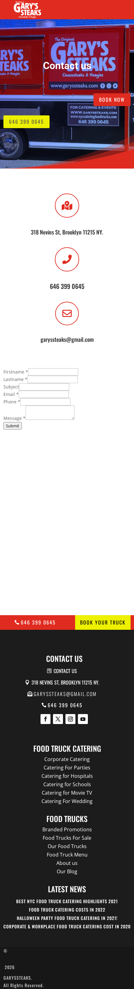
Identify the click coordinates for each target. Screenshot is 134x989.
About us (67, 863)
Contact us (65, 671)
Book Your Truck (103, 622)
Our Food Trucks (67, 846)
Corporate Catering (67, 759)
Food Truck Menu (67, 854)
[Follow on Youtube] (83, 719)
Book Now (112, 99)
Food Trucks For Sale (67, 837)
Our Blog (67, 871)
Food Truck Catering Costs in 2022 (67, 909)
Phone (11, 402)
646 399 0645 (26, 121)
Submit (12, 426)
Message (14, 418)
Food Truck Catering (67, 748)
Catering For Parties (67, 767)
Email (11, 394)
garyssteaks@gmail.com (65, 694)
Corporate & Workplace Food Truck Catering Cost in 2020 (67, 926)
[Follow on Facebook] (45, 719)
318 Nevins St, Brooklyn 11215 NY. (65, 682)
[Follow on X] (58, 719)
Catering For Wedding (67, 801)
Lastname (15, 379)
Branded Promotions (67, 829)
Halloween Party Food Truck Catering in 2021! (67, 918)
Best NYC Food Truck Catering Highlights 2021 (67, 901)
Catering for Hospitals (67, 776)
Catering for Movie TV (67, 792)
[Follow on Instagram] (70, 719)
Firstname (15, 372)
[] (67, 270)
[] (67, 324)
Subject (11, 387)
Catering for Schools (67, 784)
